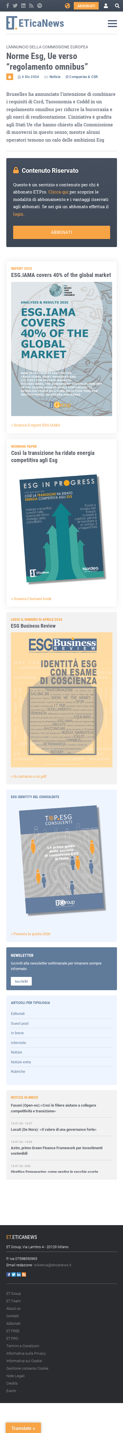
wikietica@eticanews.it (52, 1264)
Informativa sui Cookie (24, 1360)
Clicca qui (58, 192)
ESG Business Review (33, 625)
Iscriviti (21, 981)
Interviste (18, 1042)
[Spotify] (39, 5)
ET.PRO (12, 1338)
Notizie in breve (24, 1097)
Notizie (16, 1052)
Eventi (11, 1390)
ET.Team (13, 1300)
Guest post (20, 1023)
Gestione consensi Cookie (27, 1368)
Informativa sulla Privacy (26, 1353)
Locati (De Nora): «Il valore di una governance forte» (54, 1119)
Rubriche (18, 1071)
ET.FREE (12, 1330)
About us (13, 1308)
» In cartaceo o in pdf (29, 776)
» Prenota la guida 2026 (30, 933)
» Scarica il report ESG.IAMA (35, 425)
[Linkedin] (23, 5)
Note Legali (15, 1375)
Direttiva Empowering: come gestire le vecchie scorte (54, 1161)
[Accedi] (106, 6)
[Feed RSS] (31, 5)
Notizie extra (21, 1061)
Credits (12, 1383)
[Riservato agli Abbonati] (9, 76)
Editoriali (18, 1013)
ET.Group (13, 1293)
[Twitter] (15, 5)
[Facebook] (8, 5)
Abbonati (86, 5)
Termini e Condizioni (22, 1345)
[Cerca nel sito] (117, 6)
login (18, 214)
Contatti (12, 1315)
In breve (17, 1032)
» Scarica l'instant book (31, 598)
